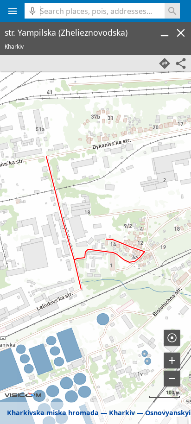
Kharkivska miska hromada (53, 412)
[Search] (172, 11)
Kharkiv (122, 412)
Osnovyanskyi (168, 412)
